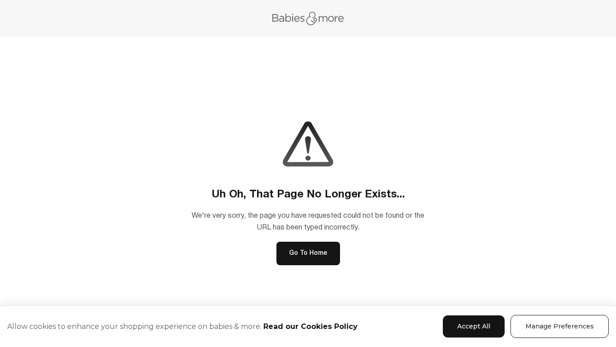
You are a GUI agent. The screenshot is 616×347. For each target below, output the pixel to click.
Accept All (473, 326)
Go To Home (308, 253)
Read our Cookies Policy (310, 326)
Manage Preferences (559, 326)
